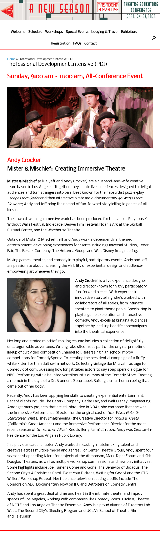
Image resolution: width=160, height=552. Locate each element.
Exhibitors (129, 32)
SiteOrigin (85, 544)
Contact (90, 44)
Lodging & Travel (104, 32)
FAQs (77, 44)
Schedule (35, 32)
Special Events (77, 32)
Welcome (18, 32)
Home (11, 59)
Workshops (54, 32)
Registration (60, 44)
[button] (154, 38)
